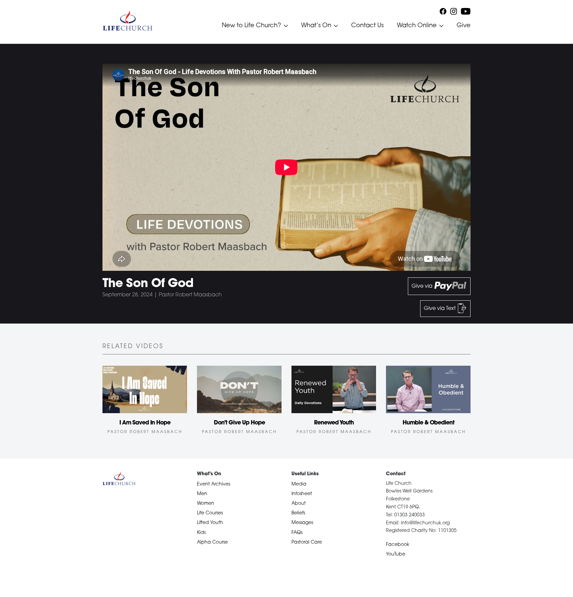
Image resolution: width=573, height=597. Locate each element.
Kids (201, 532)
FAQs (296, 532)
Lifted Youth (210, 522)
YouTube (395, 554)
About (298, 503)
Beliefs (298, 513)
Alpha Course (212, 542)
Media (298, 484)
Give (464, 26)
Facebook (397, 544)
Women (205, 503)
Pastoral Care (306, 542)
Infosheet (301, 493)
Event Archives (213, 484)
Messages (302, 522)
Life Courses (210, 513)
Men (202, 493)
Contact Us (367, 26)
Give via (423, 286)
